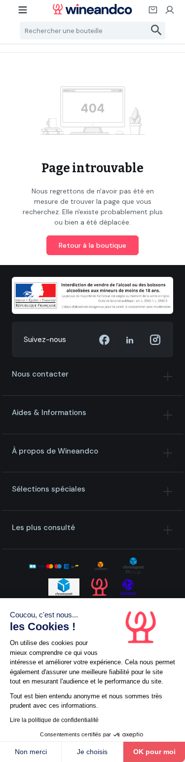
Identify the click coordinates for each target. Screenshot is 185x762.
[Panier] (153, 13)
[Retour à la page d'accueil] (92, 9)
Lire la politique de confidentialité (54, 720)
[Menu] (23, 13)
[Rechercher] (156, 30)
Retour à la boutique (92, 245)
